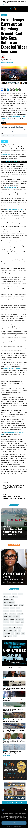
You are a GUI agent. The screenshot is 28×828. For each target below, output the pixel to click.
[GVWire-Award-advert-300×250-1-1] (15, 779)
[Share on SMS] (16, 89)
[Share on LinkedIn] (8, 89)
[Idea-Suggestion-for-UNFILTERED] (14, 665)
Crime (4, 686)
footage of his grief (10, 187)
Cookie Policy (9, 826)
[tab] (10, 668)
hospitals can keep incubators (11, 368)
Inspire (4, 571)
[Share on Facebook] (2, 89)
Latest (4, 526)
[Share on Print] (11, 89)
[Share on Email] (13, 89)
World (4, 15)
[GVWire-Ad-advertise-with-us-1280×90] (14, 83)
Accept (14, 823)
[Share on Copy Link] (19, 89)
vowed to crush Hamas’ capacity (15, 209)
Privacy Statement (17, 826)
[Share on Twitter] (5, 89)
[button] (26, 810)
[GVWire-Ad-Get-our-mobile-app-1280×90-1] (14, 162)
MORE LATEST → (7, 755)
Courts (16, 4)
